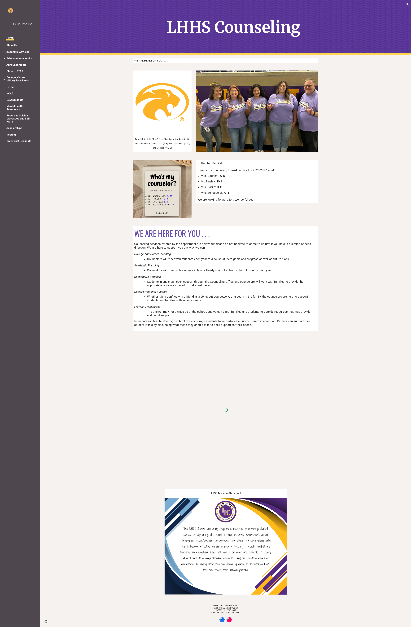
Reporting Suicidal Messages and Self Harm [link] (18, 118)
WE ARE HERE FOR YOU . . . (150, 60)
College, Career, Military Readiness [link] (17, 79)
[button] (407, 4)
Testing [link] (11, 134)
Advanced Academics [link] (19, 58)
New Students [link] (14, 100)
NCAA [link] (9, 93)
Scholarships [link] (14, 128)
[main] (233, 27)
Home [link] (10, 37)
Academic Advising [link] (18, 51)
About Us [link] (11, 45)
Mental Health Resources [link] (14, 108)
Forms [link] (10, 87)
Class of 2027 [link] (14, 71)
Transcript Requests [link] (18, 141)
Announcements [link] (16, 64)
